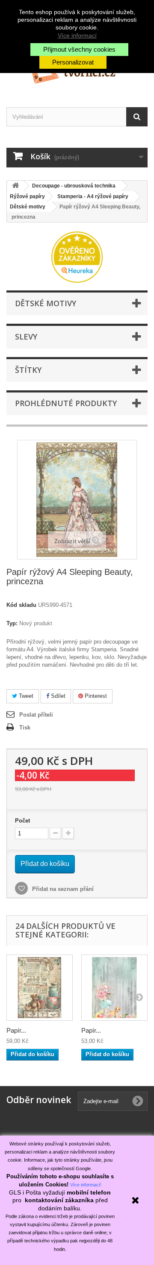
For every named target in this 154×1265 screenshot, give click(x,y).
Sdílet (57, 696)
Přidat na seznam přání (62, 889)
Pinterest (95, 696)
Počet (22, 820)
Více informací (77, 35)
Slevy (26, 336)
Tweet (25, 696)
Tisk (24, 727)
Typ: (12, 623)
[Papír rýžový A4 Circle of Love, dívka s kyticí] (114, 988)
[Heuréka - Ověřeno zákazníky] (77, 256)
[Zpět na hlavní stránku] (15, 186)
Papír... (16, 1030)
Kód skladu (21, 605)
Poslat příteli (36, 715)
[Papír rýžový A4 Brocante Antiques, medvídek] (39, 988)
